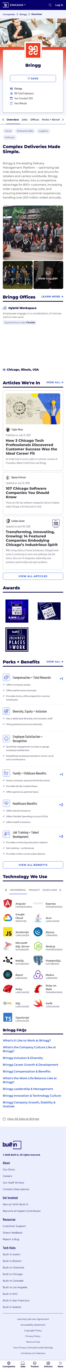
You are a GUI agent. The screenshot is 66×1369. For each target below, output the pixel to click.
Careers (7, 1176)
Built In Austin (11, 1254)
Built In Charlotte (13, 1267)
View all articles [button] (33, 576)
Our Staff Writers (13, 1182)
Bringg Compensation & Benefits (27, 1071)
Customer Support (14, 1226)
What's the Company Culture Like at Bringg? (29, 1049)
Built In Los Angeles (15, 1287)
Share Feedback (12, 1232)
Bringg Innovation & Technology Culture (32, 1095)
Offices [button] (34, 119)
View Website (20, 103)
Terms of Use (33, 1342)
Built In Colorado (13, 1280)
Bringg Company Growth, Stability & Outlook (29, 1104)
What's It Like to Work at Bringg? (27, 1040)
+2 (61, 805)
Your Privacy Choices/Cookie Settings (33, 1347)
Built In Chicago (13, 1274)
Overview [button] (13, 119)
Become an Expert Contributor (22, 1211)
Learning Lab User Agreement (33, 1319)
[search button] (50, 5)
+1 (61, 679)
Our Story (9, 1169)
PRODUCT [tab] (34, 890)
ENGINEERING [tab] (18, 890)
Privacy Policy (33, 1336)
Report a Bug (11, 1239)
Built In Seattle (12, 1307)
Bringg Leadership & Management (28, 1089)
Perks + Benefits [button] (52, 119)
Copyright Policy (33, 1330)
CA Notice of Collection (33, 1353)
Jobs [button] (24, 119)
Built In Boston (12, 1261)
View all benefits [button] (33, 865)
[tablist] (33, 890)
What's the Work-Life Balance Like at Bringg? (30, 1080)
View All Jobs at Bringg (23, 1119)
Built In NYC (10, 1293)
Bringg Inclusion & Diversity (23, 1058)
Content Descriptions (16, 1189)
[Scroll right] (63, 120)
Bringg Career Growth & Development (30, 1064)
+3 (61, 836)
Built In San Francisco (16, 1300)
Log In (59, 5)
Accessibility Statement (33, 1324)
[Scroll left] (3, 120)
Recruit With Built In (15, 1204)
